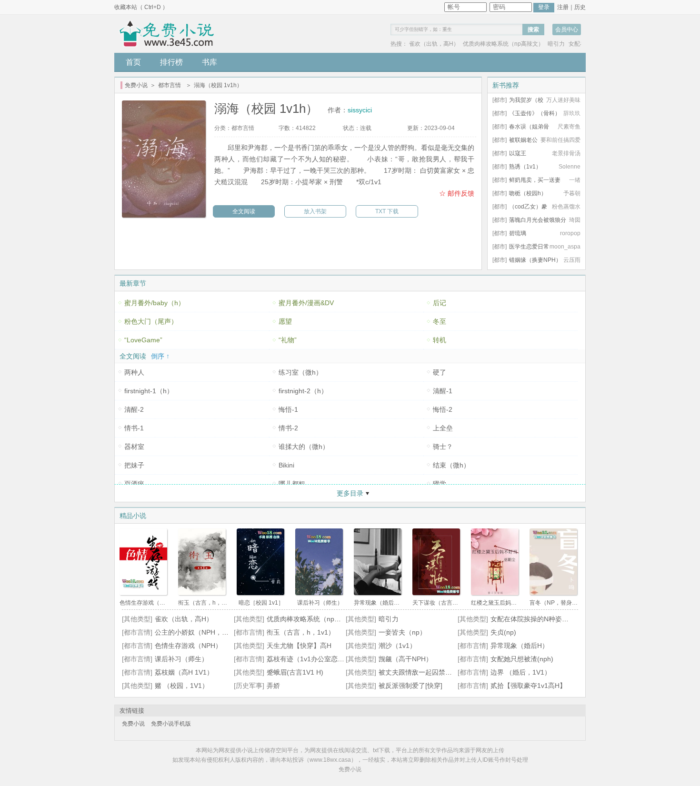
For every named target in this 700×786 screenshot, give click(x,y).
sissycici (360, 110)
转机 (439, 340)
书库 (209, 62)
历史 (580, 7)
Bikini (286, 465)
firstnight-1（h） (148, 391)
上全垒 (443, 428)
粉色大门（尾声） (151, 321)
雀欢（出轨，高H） (434, 43)
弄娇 (273, 685)
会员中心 (566, 29)
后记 (439, 303)
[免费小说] (167, 34)
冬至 (439, 321)
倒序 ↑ (160, 356)
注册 (563, 7)
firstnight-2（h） (303, 391)
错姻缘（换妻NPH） (535, 260)
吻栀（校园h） (528, 193)
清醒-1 (442, 391)
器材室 (134, 446)
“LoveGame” (143, 340)
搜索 (533, 29)
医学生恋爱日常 (529, 246)
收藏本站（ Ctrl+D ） (141, 7)
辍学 (439, 484)
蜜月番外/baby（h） (154, 303)
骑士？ (443, 446)
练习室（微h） (300, 372)
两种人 (134, 372)
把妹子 (134, 465)
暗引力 (556, 43)
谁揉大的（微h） (304, 446)
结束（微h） (451, 465)
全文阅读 (243, 211)
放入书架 (315, 211)
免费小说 (136, 85)
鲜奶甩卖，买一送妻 (534, 180)
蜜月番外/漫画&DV (306, 303)
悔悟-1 (288, 409)
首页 (133, 62)
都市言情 (169, 85)
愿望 (285, 321)
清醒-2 (134, 409)
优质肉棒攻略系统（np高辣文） (503, 43)
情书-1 (134, 428)
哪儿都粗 (292, 484)
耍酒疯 (134, 484)
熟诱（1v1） (525, 166)
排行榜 (171, 62)
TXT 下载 (387, 211)
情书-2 (288, 428)
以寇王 (517, 153)
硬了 (439, 372)
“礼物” (288, 340)
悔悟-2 (442, 409)
